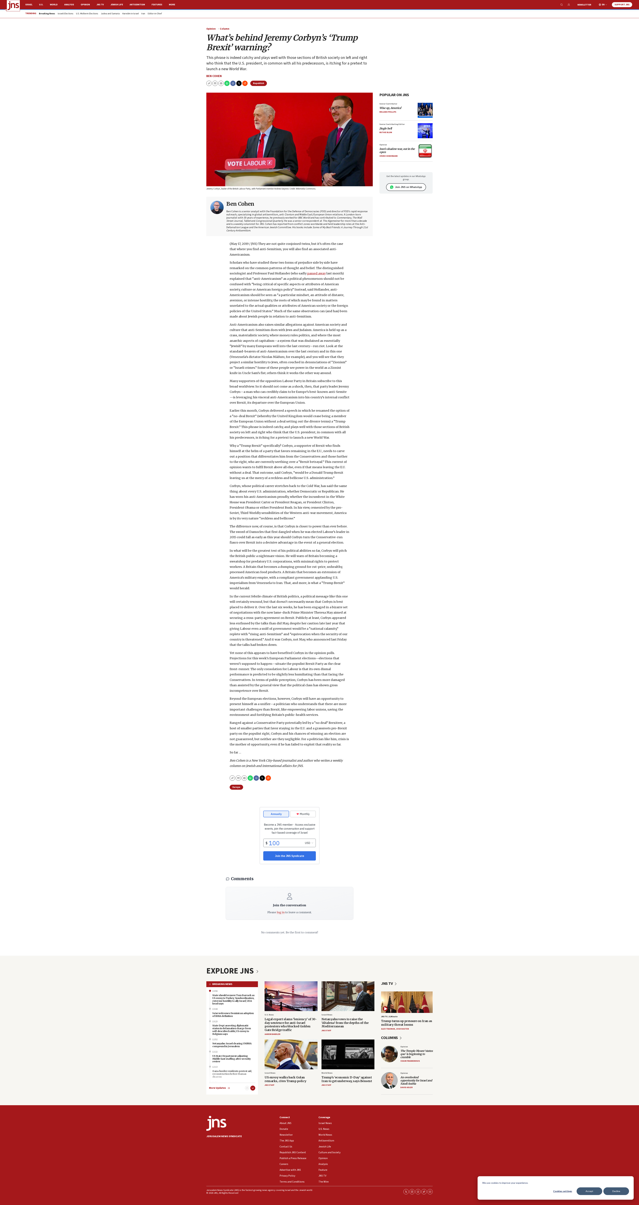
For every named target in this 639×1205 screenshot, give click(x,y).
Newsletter (584, 4)
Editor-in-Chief (155, 13)
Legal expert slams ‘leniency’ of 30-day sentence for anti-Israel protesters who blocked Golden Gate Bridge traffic (291, 1024)
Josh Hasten (402, 1029)
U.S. (41, 4)
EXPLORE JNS (230, 971)
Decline (616, 1191)
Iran (143, 13)
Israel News (326, 1014)
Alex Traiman (388, 1029)
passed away (316, 273)
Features (157, 4)
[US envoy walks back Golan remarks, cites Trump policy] (291, 1054)
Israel (28, 4)
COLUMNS (390, 1038)
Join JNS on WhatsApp (408, 187)
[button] (221, 83)
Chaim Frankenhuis (410, 1061)
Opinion (85, 4)
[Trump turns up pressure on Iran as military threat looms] (407, 1002)
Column (224, 29)
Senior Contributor (388, 103)
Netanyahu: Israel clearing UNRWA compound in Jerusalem (231, 1045)
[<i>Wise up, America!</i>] (425, 110)
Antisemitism (137, 4)
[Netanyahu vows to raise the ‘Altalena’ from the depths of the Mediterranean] (347, 996)
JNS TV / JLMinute (389, 1016)
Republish (258, 83)
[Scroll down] (252, 1088)
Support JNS (622, 4)
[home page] (13, 5)
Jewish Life (116, 4)
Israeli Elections (65, 13)
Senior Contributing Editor (392, 124)
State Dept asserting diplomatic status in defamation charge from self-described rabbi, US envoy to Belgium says (231, 1029)
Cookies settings (562, 1191)
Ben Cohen (214, 76)
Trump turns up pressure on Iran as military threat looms (406, 1023)
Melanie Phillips (387, 112)
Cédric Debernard (388, 156)
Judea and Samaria (110, 13)
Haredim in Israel (130, 13)
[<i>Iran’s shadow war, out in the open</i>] (425, 151)
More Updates (217, 1088)
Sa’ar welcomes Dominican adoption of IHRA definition (233, 1015)
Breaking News (222, 984)
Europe (236, 787)
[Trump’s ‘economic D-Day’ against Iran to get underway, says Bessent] (347, 1054)
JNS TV (100, 4)
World (54, 4)
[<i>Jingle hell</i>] (425, 130)
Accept (589, 1191)
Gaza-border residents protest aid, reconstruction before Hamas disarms (232, 1074)
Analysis (69, 4)
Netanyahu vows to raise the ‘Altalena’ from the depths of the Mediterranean (345, 1022)
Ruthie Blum (385, 132)
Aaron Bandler (272, 1034)
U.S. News (269, 1014)
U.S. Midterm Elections (87, 13)
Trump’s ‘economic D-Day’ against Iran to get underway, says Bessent (346, 1079)
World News (326, 1073)
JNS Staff (326, 1030)
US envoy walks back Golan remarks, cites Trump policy (285, 1079)
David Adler (406, 1087)
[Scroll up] (247, 1088)
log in (281, 912)
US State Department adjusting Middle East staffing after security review (231, 1058)
